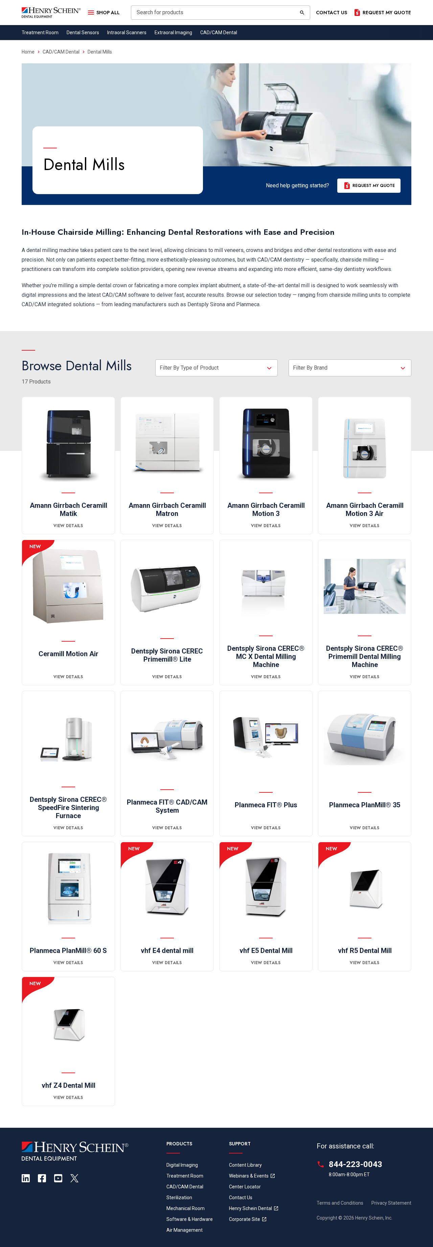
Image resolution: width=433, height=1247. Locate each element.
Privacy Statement (391, 1203)
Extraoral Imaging (173, 32)
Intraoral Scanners (126, 32)
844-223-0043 (355, 1164)
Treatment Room (40, 32)
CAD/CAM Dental (218, 32)
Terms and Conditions (340, 1203)
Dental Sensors (83, 32)
